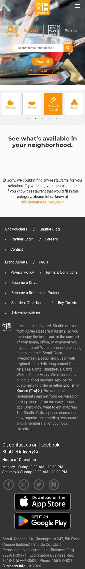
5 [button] (56, 118)
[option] (10, 104)
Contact (16, 249)
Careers (51, 239)
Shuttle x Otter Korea (28, 303)
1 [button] (28, 118)
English (69, 385)
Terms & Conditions (61, 272)
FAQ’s (43, 262)
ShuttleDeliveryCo (21, 452)
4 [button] (49, 118)
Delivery (31, 30)
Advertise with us (25, 313)
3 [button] (42, 118)
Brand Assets (16, 262)
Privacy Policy (22, 272)
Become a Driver (25, 282)
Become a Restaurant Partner (35, 293)
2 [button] (35, 118)
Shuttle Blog (50, 229)
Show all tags (44, 71)
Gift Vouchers (16, 229)
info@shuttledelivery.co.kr (42, 202)
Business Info (14, 566)
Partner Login (22, 239)
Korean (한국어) (29, 391)
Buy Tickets (67, 303)
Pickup (71, 30)
